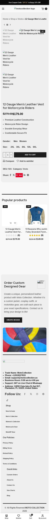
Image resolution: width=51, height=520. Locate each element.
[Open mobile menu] (3, 8)
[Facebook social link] (24, 394)
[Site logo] (24, 8)
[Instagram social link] (37, 394)
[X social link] (30, 394)
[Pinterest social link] (43, 394)
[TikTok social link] (7, 400)
